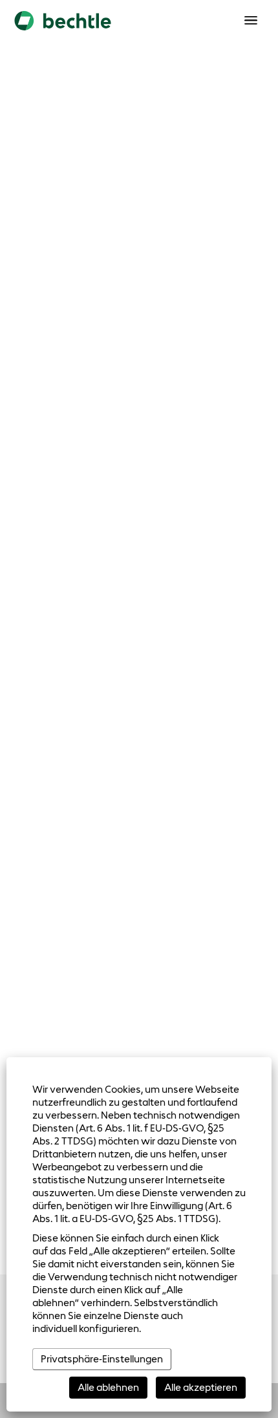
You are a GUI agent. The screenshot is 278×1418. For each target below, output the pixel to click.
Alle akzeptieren (200, 1387)
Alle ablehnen (108, 1387)
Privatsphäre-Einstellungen (102, 1359)
